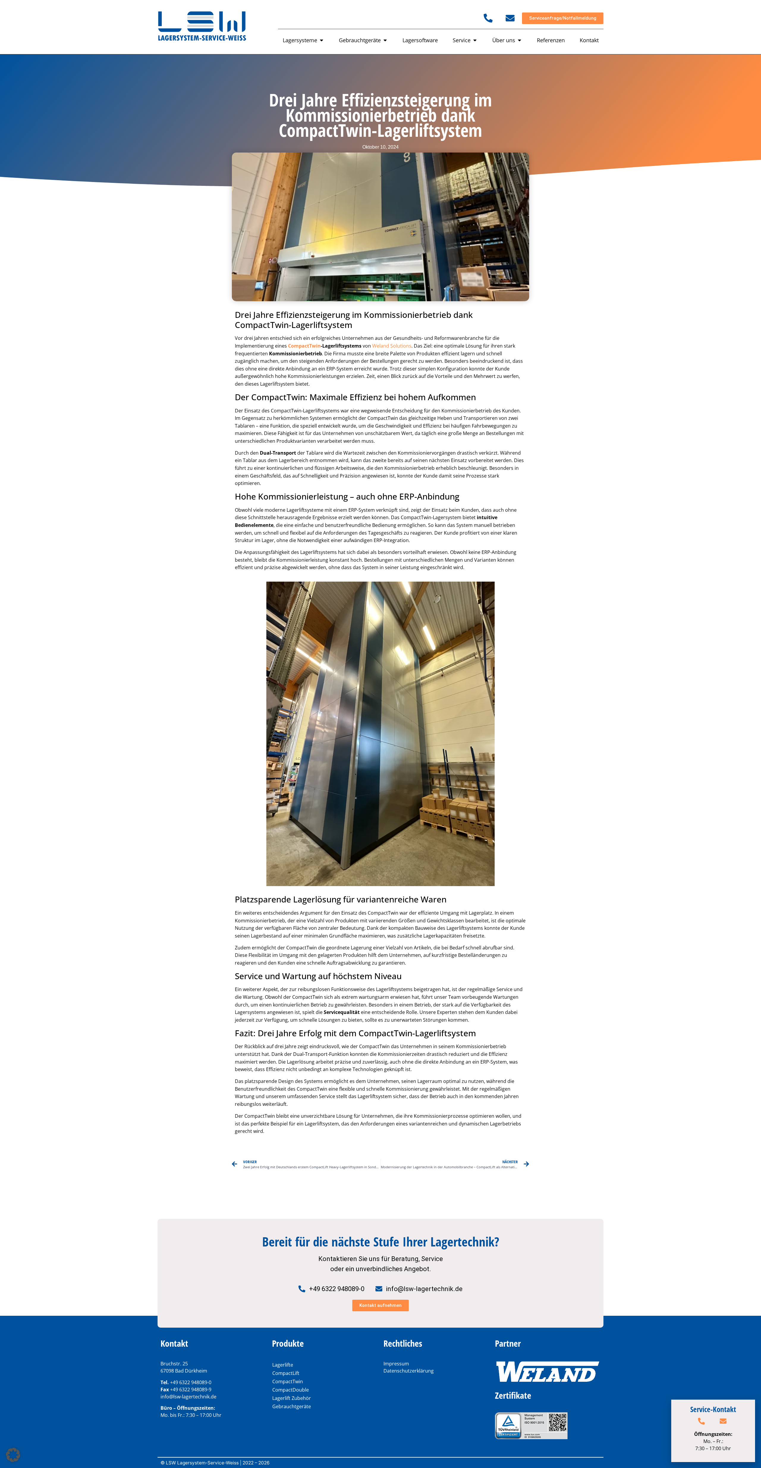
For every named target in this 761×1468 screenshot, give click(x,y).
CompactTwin (304, 346)
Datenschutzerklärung (408, 1370)
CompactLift (285, 1373)
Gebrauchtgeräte (291, 1406)
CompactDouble (290, 1390)
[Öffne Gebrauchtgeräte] (385, 40)
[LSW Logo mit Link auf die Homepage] (202, 27)
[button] (13, 1455)
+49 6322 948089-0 (190, 1382)
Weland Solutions (391, 346)
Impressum (396, 1363)
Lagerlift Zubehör (291, 1398)
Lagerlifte (282, 1365)
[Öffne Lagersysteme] (321, 40)
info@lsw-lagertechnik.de (188, 1396)
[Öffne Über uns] (519, 40)
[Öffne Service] (474, 40)
